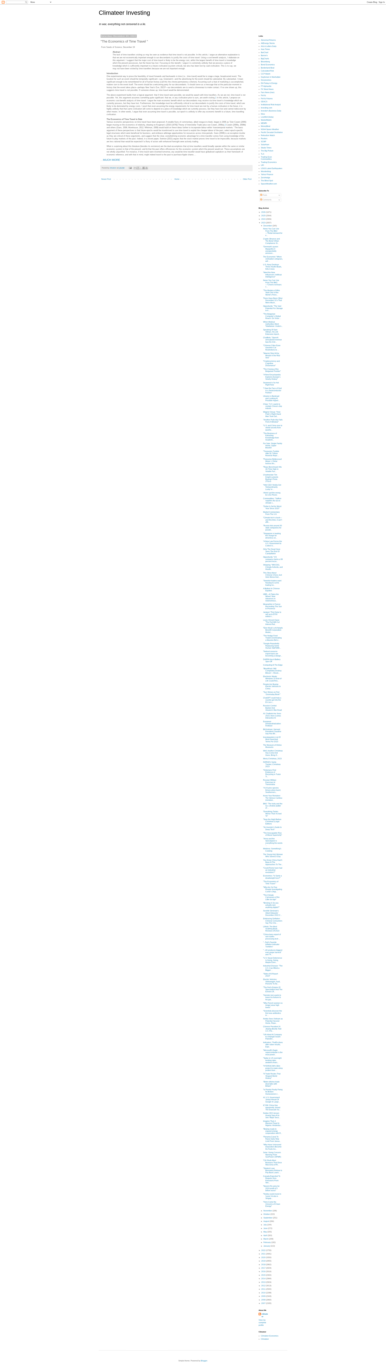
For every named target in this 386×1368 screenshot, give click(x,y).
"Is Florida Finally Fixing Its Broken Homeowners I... (273, 1092)
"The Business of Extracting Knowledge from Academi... (271, 436)
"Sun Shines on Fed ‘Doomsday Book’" (271, 693)
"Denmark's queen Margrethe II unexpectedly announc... (270, 250)
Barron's (264, 55)
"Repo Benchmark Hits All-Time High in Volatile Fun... (272, 469)
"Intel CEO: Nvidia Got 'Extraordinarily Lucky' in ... (272, 487)
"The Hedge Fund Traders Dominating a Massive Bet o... (272, 638)
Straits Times (266, 148)
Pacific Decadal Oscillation (272, 132)
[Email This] (135, 167)
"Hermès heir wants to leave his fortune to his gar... (272, 997)
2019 (263, 1261)
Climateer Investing (124, 12)
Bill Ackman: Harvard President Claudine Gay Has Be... (272, 731)
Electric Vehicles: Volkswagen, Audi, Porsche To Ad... (271, 981)
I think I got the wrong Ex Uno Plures (271, 494)
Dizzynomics (266, 80)
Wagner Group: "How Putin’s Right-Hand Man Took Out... (272, 414)
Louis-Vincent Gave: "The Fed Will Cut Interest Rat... (271, 622)
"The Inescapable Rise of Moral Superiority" (272, 834)
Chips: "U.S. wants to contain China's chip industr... (272, 406)
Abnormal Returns (268, 40)
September (268, 1218)
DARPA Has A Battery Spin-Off (271, 660)
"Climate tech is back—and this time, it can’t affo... (272, 520)
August (266, 1221)
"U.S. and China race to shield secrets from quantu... (272, 427)
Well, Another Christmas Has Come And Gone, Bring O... (273, 753)
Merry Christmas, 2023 (272, 759)
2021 (263, 1254)
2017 (263, 1268)
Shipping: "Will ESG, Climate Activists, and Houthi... (273, 567)
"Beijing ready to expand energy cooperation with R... (272, 1131)
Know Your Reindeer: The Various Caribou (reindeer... (272, 798)
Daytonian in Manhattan (270, 77)
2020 (263, 1257)
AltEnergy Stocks (268, 43)
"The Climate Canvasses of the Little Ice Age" (271, 897)
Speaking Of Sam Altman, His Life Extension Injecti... (271, 332)
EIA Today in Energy (269, 83)
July (265, 1225)
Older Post (247, 179)
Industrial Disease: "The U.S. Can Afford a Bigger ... (273, 968)
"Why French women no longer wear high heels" (273, 1005)
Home (176, 179)
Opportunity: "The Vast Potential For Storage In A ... (273, 308)
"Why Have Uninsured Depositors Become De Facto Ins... (272, 1147)
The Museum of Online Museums (272, 746)
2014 (263, 1279)
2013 (263, 1282)
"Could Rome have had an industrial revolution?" (272, 870)
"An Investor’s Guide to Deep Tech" (272, 828)
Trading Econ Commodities (266, 158)
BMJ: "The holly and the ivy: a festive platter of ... (272, 806)
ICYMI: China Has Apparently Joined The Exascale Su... (272, 1107)
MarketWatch (266, 120)
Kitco (263, 114)
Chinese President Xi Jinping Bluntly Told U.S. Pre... (272, 1029)
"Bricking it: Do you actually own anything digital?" (271, 905)
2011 (263, 1289)
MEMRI (264, 123)
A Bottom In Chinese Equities (271, 589)
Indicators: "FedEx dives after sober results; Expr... (273, 1044)
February (267, 1242)
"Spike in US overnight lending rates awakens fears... (272, 1060)
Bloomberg (265, 62)
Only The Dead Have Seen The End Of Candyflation (271, 551)
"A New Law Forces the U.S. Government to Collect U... (272, 543)
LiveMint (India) (267, 117)
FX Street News (267, 89)
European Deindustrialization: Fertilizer (272, 723)
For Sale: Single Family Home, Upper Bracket (272, 445)
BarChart (264, 52)
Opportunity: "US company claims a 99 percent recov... (273, 559)
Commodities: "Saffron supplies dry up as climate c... (272, 500)
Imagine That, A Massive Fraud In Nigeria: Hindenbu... (272, 1123)
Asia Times (265, 49)
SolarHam (265, 145)
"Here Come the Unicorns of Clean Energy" (271, 1204)
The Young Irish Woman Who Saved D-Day (273, 855)
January (267, 1246)
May (265, 1232)
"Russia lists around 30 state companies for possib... (272, 528)
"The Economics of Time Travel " (270, 882)
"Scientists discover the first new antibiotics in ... (272, 1013)
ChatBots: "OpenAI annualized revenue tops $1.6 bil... (272, 340)
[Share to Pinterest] (146, 167)
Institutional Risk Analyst (271, 105)
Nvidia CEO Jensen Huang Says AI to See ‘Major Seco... (271, 1115)
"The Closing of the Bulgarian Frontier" (272, 370)
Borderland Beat (267, 68)
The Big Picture (267, 151)
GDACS (264, 102)
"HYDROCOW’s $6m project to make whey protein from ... (273, 1068)
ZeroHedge (265, 178)
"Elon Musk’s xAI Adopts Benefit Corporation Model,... (273, 630)
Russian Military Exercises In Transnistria (269, 782)
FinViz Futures (267, 99)
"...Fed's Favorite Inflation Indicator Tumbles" (271, 944)
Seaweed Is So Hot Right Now (271, 384)
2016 (263, 1271)
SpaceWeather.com (269, 184)
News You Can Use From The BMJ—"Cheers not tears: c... (272, 283)
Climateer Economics (269, 1336)
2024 (263, 219)
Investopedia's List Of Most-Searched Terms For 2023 (271, 739)
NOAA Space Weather (270, 129)
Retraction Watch (268, 135)
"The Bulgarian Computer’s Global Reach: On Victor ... (272, 316)
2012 (263, 1286)
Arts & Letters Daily (268, 46)
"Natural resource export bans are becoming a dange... (272, 653)
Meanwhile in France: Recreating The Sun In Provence (272, 606)
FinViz (263, 95)
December (267, 226)
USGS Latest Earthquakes (271, 168)
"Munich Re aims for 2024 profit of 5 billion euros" (271, 1188)
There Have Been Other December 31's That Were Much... (273, 300)
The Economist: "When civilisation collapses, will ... (273, 259)
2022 (263, 1250)
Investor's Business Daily (271, 111)
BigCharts (265, 59)
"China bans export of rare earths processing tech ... (272, 936)
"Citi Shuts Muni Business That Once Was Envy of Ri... (272, 1162)
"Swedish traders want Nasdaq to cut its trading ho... (272, 583)
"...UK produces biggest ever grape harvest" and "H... (272, 952)
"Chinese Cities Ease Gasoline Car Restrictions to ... (271, 347)
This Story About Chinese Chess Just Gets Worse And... (272, 575)
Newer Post (106, 179)
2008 (263, 1300)
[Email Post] (130, 168)
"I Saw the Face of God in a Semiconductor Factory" (272, 390)
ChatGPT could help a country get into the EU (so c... (272, 700)
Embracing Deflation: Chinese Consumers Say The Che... (272, 921)
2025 (263, 216)
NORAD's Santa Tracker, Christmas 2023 (272, 764)
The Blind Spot (267, 181)
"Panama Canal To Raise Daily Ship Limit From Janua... (272, 1139)
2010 (263, 1293)
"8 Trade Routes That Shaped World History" (271, 1076)
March (266, 1239)
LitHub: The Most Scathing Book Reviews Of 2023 (271, 929)
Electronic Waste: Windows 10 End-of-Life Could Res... (272, 678)
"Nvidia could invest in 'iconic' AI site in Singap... (272, 1196)
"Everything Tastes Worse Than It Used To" (272, 814)
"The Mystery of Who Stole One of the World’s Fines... (271, 292)
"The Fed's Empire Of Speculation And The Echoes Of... (272, 989)
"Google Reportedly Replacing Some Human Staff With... (272, 646)
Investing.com (266, 108)
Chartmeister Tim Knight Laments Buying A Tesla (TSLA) (270, 478)
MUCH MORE (111, 159)
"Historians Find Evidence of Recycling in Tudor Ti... (272, 773)
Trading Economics (269, 162)
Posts (264, 195)
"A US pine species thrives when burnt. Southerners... (272, 790)
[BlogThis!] (137, 167)
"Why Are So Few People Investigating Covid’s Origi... (272, 889)
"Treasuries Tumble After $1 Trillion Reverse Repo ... (271, 453)
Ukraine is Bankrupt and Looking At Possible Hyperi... (271, 398)
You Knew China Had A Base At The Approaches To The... (273, 862)
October (266, 1214)
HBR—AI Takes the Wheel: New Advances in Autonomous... (271, 597)
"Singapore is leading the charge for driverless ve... (272, 535)
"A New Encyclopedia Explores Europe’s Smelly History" (272, 377)
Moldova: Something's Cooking (272, 850)
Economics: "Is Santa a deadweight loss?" (272, 877)
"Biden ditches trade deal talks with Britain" (271, 1084)
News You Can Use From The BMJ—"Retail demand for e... (272, 232)
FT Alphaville (266, 86)
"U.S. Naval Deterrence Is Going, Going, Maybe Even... (272, 960)
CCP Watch (265, 74)
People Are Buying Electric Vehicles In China (272, 686)
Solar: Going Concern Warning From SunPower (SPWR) (272, 1154)
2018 (263, 1265)
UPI (262, 165)
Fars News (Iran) (267, 92)
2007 (263, 1303)
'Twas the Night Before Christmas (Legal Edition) (272, 821)
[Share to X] (140, 167)
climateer (265, 1315)
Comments (266, 200)
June (265, 1228)
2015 (263, 1275)
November (267, 1211)
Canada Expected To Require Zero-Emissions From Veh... (271, 1179)
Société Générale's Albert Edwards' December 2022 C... (272, 913)
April (265, 1235)
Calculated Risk (267, 71)
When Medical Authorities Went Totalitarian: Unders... (273, 324)
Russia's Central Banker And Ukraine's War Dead (272, 708)
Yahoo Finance (267, 174)
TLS (262, 154)
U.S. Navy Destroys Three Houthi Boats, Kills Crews (272, 267)
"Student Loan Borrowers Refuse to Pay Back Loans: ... (272, 1170)
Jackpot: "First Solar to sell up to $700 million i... (272, 614)
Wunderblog (266, 171)
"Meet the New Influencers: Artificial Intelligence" (272, 274)
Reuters (264, 139)
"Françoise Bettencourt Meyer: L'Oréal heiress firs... (272, 461)
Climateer (265, 1339)
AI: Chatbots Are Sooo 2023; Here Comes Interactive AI (272, 715)
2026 (263, 212)
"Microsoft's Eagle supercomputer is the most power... (273, 1052)
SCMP (263, 142)
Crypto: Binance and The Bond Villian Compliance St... (271, 241)
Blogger (204, 1361)
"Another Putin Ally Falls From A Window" (273, 421)
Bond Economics (268, 65)
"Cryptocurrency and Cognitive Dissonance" (271, 363)
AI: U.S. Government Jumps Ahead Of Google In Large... (271, 1099)
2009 (263, 1296)
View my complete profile (262, 1322)
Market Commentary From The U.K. (271, 513)
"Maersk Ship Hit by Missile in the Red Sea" (271, 355)
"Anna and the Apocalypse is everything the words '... (272, 842)
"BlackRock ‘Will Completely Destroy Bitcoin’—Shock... (272, 671)
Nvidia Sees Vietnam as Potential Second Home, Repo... (273, 1021)
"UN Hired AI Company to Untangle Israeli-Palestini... (272, 1037)
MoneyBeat (265, 126)
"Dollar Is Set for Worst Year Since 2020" (272, 507)
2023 (263, 223)
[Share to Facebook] (143, 167)
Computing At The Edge (273, 665)
